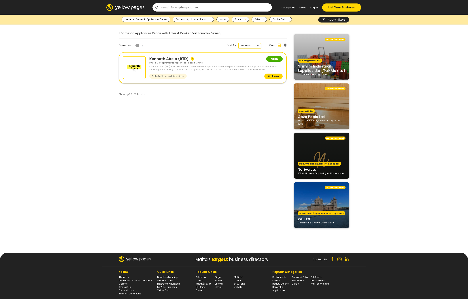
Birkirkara (201, 277)
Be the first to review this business (168, 76)
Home (128, 19)
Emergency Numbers (168, 283)
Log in (314, 7)
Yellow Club (163, 290)
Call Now (273, 76)
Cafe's (295, 283)
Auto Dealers (318, 280)
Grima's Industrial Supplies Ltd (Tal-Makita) (321, 68)
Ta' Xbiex (200, 287)
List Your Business (341, 7)
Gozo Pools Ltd (311, 116)
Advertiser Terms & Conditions (135, 280)
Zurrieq (199, 290)
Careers (123, 283)
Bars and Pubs (300, 277)
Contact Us (125, 287)
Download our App (167, 277)
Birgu (218, 277)
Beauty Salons (280, 283)
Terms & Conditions (130, 293)
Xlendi (218, 287)
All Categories (165, 280)
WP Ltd (304, 218)
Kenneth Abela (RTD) (169, 58)
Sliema (219, 283)
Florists (276, 280)
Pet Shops (316, 277)
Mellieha (238, 277)
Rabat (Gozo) (203, 283)
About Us (124, 277)
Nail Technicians (320, 283)
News (302, 7)
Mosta (218, 280)
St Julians (239, 283)
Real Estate (298, 280)
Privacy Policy (126, 290)
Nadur (237, 280)
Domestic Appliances (278, 288)
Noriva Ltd (307, 169)
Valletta (238, 287)
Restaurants (279, 277)
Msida (199, 280)
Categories (288, 7)
